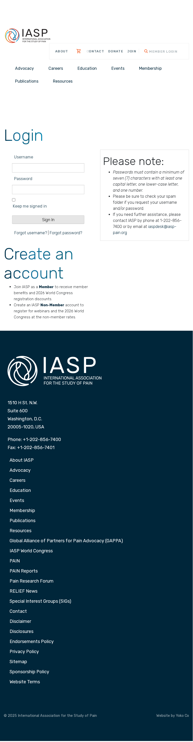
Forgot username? (30, 232)
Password (23, 178)
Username (23, 157)
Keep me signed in (30, 206)
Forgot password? (66, 232)
